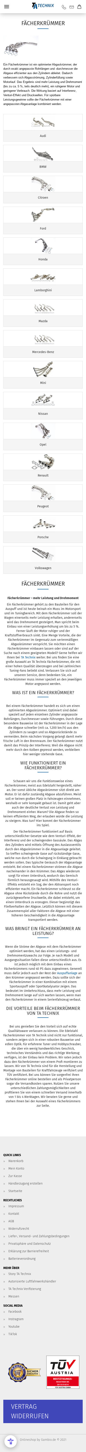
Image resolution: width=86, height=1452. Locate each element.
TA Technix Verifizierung (24, 1289)
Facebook (15, 1312)
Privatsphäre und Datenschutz (29, 1244)
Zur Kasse (15, 1176)
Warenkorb (15, 1161)
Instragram (16, 1319)
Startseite (15, 1191)
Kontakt (13, 1214)
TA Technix (28, 657)
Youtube (14, 1327)
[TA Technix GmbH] (43, 6)
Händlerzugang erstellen (25, 1183)
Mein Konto (16, 1168)
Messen (13, 1296)
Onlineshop (28, 1440)
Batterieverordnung (22, 1259)
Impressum (16, 1206)
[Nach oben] (73, 1445)
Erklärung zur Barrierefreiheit (28, 1251)
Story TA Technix (19, 1274)
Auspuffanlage (67, 973)
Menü (6, 6)
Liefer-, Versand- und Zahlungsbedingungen (38, 1236)
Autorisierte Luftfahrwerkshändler (32, 1281)
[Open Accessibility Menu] (10, 1441)
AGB (11, 1221)
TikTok (12, 1334)
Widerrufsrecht (18, 1229)
